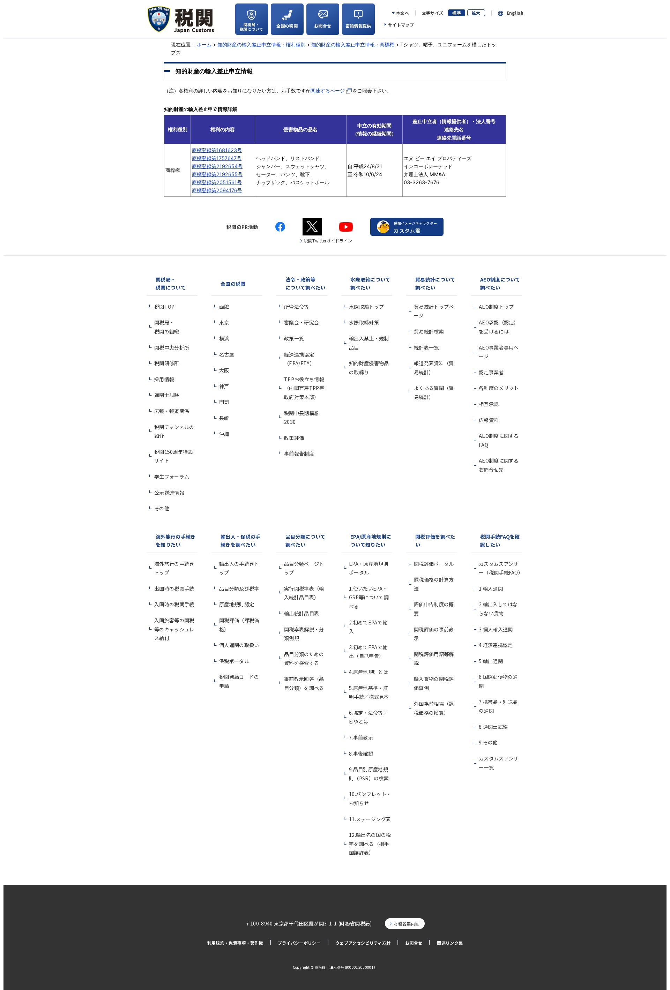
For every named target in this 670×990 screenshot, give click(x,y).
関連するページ (328, 90)
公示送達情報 (169, 492)
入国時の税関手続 (174, 604)
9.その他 (488, 742)
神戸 (224, 386)
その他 (161, 508)
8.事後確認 (361, 753)
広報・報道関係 (171, 410)
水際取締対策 (364, 322)
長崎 (224, 417)
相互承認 (489, 403)
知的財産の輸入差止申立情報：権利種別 (261, 44)
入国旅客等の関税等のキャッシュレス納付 (174, 629)
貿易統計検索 (429, 331)
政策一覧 (294, 338)
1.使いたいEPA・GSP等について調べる (369, 597)
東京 (224, 322)
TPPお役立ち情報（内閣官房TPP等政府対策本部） (304, 388)
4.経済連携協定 (496, 645)
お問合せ (413, 943)
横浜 (224, 338)
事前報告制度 (299, 453)
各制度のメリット (499, 387)
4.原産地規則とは (368, 671)
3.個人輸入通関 (496, 629)
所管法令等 (296, 306)
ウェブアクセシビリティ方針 (362, 943)
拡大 (476, 13)
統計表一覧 (426, 347)
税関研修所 (166, 363)
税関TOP (164, 306)
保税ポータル (234, 661)
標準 (456, 13)
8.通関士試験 (493, 726)
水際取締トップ (366, 306)
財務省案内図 (406, 924)
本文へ (402, 12)
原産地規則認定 (236, 604)
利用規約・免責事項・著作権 (235, 943)
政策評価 (294, 437)
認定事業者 (491, 372)
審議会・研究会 (301, 322)
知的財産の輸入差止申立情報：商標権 (352, 44)
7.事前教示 (361, 737)
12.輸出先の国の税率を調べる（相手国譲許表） (370, 843)
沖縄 (224, 433)
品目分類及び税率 (239, 588)
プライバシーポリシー (299, 943)
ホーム (204, 44)
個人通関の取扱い (239, 645)
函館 (224, 306)
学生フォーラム (171, 476)
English (515, 12)
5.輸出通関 (491, 661)
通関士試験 (166, 394)
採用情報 (164, 379)
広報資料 (489, 420)
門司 (224, 401)
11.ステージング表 (370, 819)
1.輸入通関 (491, 588)
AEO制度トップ (496, 306)
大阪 (224, 370)
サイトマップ (401, 25)
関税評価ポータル (434, 563)
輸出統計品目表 (301, 613)
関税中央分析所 (171, 347)
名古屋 (226, 354)
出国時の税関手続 (174, 588)
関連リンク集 (450, 943)
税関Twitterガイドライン (328, 240)
